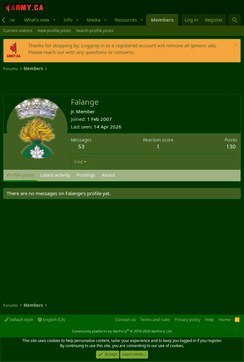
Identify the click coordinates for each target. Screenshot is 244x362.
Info (68, 19)
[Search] (234, 20)
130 (231, 146)
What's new (36, 19)
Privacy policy (187, 319)
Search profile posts (94, 30)
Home (224, 319)
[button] (54, 20)
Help (209, 319)
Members (162, 19)
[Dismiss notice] (234, 45)
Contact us (125, 319)
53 (81, 146)
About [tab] (108, 175)
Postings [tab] (86, 175)
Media (93, 19)
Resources (126, 19)
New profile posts (54, 30)
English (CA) (53, 319)
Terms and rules (155, 319)
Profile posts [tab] (20, 175)
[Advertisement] (77, 83)
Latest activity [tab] (55, 175)
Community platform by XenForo (122, 331)
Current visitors (17, 30)
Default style (21, 319)
